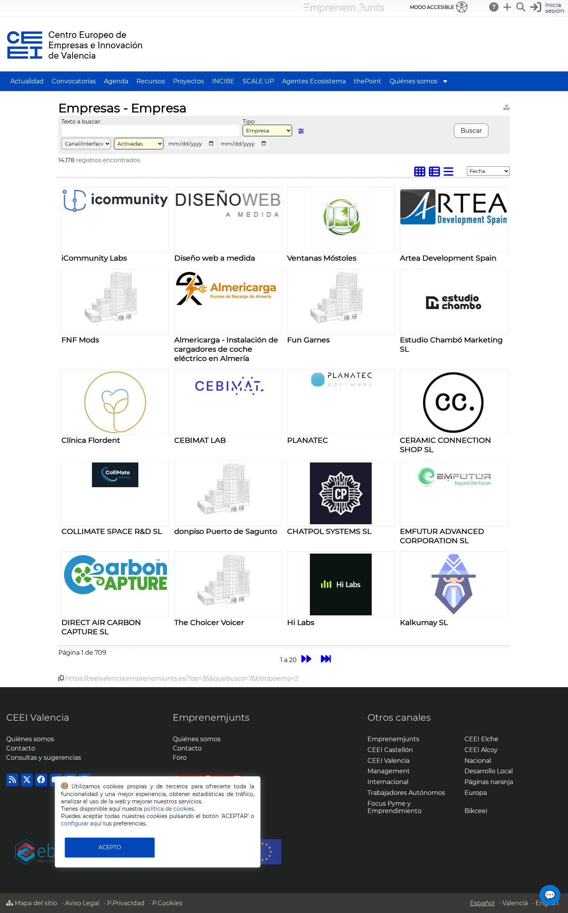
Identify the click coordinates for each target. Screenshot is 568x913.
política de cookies (169, 809)
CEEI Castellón (390, 750)
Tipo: (249, 122)
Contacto (20, 748)
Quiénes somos (30, 739)
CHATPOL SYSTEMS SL (329, 531)
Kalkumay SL (424, 622)
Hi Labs (300, 622)
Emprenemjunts (211, 717)
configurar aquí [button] (81, 823)
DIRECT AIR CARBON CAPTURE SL (101, 627)
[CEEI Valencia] (74, 67)
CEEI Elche (481, 739)
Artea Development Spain (448, 258)
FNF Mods (80, 339)
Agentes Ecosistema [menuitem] (314, 81)
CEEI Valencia (37, 717)
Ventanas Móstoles (321, 258)
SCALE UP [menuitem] (258, 81)
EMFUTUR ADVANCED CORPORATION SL (442, 536)
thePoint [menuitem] (367, 81)
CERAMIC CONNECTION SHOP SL (445, 444)
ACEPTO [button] (110, 847)
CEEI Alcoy (481, 750)
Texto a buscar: (81, 122)
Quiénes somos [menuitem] (413, 81)
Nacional (477, 760)
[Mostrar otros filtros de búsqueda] (301, 131)
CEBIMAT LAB (200, 440)
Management (388, 771)
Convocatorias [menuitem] (74, 81)
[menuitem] (445, 81)
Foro (180, 757)
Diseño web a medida (214, 258)
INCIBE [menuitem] (223, 81)
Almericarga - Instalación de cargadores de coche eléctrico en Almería (226, 349)
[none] (115, 210)
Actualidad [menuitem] (27, 81)
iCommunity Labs (94, 258)
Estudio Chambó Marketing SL (451, 344)
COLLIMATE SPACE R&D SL (111, 531)
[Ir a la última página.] (326, 659)
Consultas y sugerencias (43, 757)
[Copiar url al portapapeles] (61, 678)
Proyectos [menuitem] (188, 81)
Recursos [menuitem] (150, 81)
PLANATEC (307, 440)
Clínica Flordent (90, 440)
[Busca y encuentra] (521, 7)
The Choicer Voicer (209, 622)
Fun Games (308, 339)
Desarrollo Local (488, 771)
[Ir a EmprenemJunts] (344, 11)
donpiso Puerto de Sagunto (225, 531)
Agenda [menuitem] (116, 81)
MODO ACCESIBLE (432, 7)
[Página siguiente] (306, 659)
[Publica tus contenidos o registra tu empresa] (507, 7)
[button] (548, 8)
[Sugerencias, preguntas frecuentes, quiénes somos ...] (494, 7)
